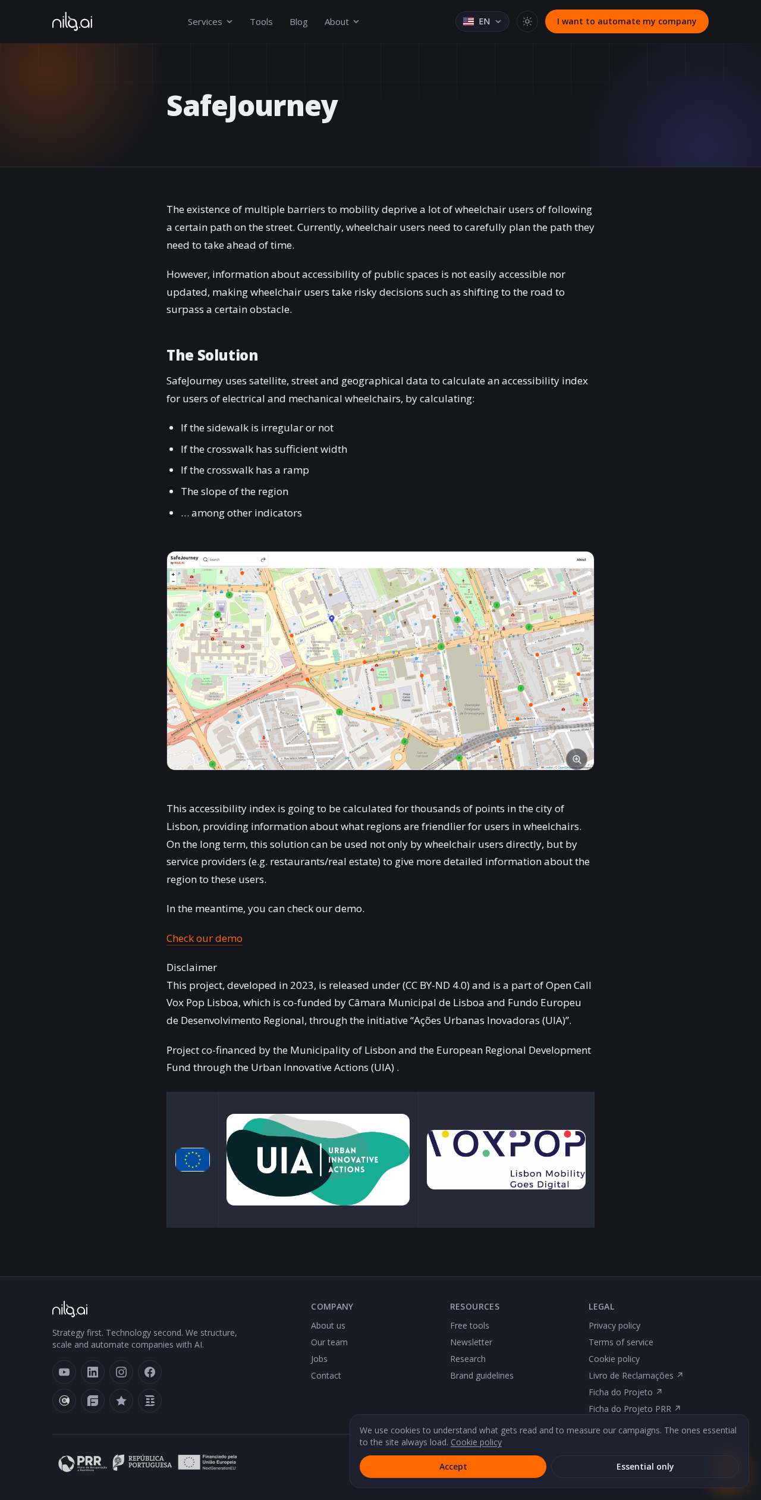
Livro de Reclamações (636, 1375)
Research (468, 1358)
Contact (326, 1375)
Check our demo (204, 938)
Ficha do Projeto (626, 1392)
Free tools (469, 1325)
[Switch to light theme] (527, 21)
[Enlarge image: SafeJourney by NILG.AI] (380, 660)
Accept (453, 1466)
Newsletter (471, 1342)
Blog (299, 21)
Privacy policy (614, 1325)
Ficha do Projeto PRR (635, 1408)
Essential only (645, 1466)
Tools (261, 21)
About (337, 21)
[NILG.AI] (72, 21)
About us (328, 1325)
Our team (329, 1342)
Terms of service (621, 1342)
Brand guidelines (482, 1375)
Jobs (319, 1358)
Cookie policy (614, 1358)
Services (205, 21)
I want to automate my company (627, 21)
